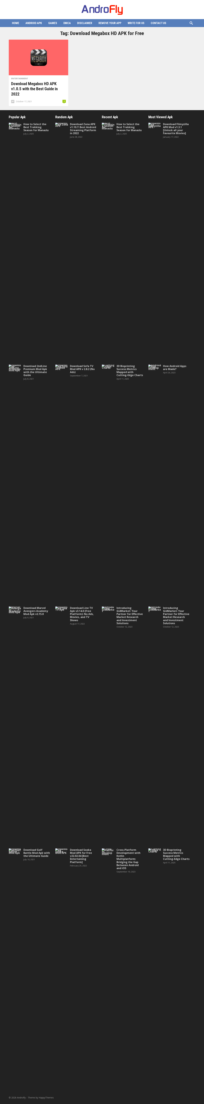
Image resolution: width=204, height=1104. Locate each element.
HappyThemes (46, 1097)
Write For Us (136, 23)
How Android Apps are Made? (174, 367)
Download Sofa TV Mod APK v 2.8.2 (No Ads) (82, 369)
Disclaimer (84, 23)
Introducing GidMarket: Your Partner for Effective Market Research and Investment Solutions (130, 615)
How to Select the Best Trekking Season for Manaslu (36, 127)
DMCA (67, 23)
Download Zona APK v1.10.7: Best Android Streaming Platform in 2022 (83, 128)
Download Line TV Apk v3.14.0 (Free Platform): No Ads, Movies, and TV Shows (82, 614)
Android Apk (34, 23)
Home (15, 23)
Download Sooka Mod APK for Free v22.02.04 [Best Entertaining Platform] (81, 856)
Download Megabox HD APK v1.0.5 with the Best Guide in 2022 (34, 88)
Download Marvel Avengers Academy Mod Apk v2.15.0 (35, 611)
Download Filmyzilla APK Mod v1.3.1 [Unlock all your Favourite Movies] (176, 128)
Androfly (21, 1097)
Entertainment (19, 78)
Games (52, 23)
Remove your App (109, 23)
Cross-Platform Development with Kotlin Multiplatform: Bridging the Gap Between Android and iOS (128, 859)
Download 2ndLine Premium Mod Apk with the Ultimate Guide (35, 370)
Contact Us (158, 23)
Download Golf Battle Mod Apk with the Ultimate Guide (36, 853)
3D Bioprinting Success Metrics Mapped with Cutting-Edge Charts (130, 370)
